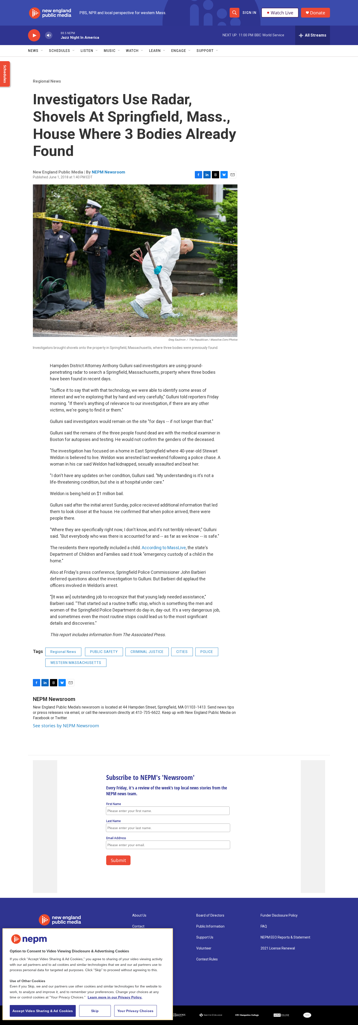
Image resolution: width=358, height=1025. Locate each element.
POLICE (206, 652)
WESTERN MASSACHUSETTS (75, 663)
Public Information (210, 926)
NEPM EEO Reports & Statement (285, 937)
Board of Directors (210, 915)
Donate (317, 12)
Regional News (47, 81)
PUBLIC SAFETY (104, 652)
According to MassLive (164, 547)
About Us (139, 915)
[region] (87, 974)
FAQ (264, 926)
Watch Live (282, 13)
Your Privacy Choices (135, 1011)
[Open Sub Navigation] (42, 51)
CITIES (182, 652)
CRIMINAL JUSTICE (147, 652)
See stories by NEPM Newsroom (66, 725)
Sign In (249, 13)
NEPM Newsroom (108, 172)
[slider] (56, 35)
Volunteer (203, 948)
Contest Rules (207, 959)
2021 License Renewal (278, 948)
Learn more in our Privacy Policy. (115, 997)
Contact (138, 926)
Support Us (204, 937)
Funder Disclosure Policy (279, 915)
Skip (95, 1011)
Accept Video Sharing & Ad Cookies (42, 1011)
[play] (34, 35)
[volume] (49, 35)
